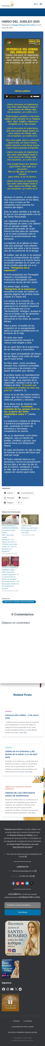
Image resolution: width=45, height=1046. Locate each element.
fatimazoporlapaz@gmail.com (24, 871)
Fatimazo (8, 711)
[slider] (36, 96)
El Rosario (28, 1021)
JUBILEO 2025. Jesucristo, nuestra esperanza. (19, 601)
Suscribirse (22, 912)
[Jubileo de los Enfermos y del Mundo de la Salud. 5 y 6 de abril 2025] (30, 520)
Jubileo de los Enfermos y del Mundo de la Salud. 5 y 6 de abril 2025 (21, 754)
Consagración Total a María (22, 1027)
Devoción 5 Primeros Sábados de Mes (22, 1032)
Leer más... (24, 732)
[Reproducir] (7, 96)
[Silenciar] (31, 96)
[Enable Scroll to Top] (40, 1041)
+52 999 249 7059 (26, 876)
